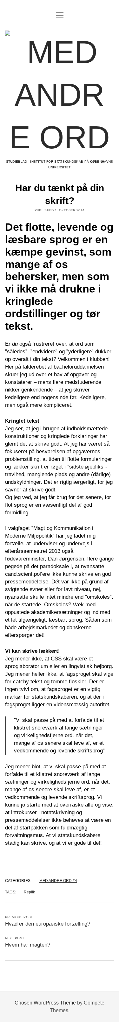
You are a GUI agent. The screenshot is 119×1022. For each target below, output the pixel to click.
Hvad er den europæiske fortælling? (47, 924)
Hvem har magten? (27, 945)
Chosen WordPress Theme (45, 1002)
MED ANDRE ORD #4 (58, 880)
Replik (29, 892)
